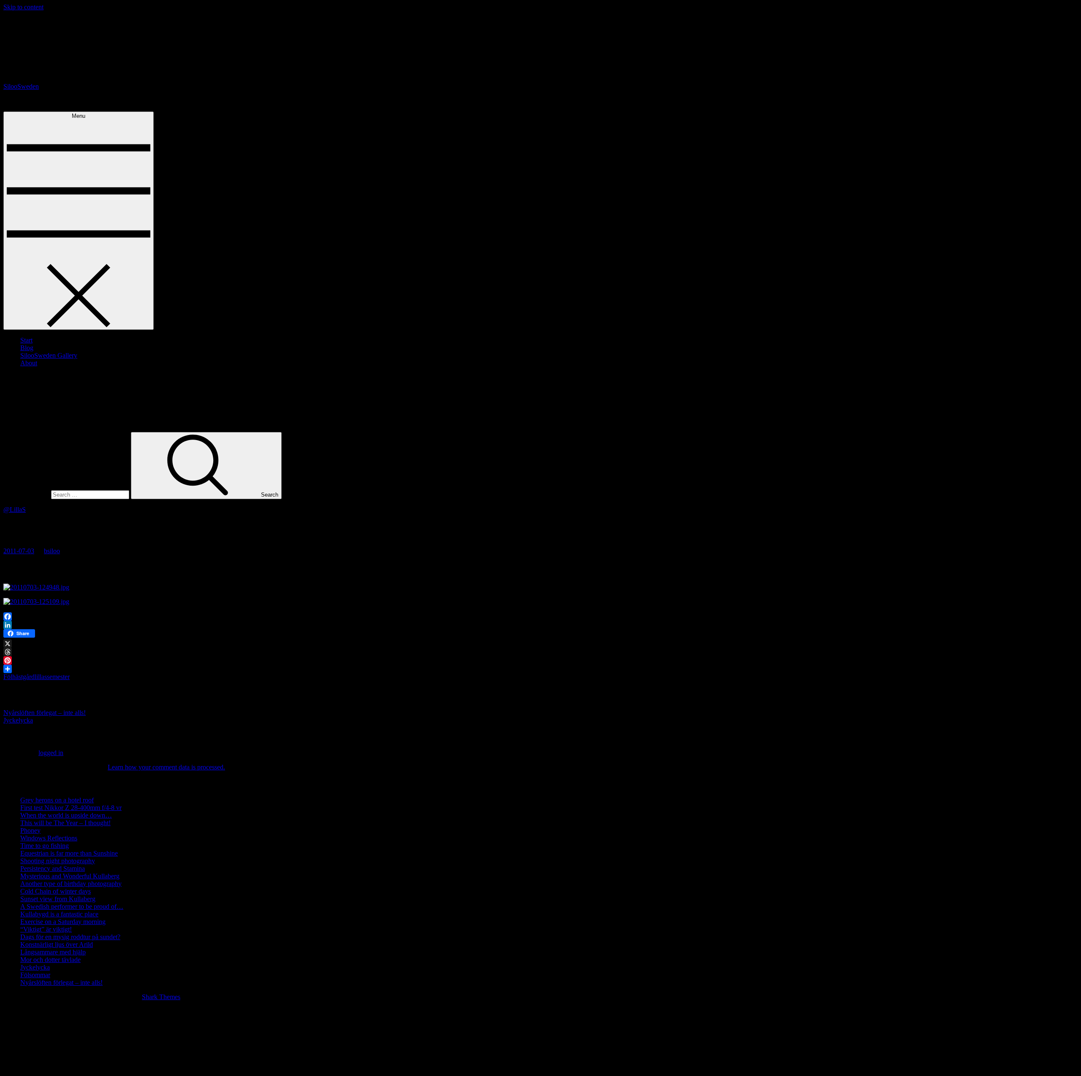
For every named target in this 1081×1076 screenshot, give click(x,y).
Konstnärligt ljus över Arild (56, 944)
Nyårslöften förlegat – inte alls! (44, 712)
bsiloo (52, 550)
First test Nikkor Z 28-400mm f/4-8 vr (71, 807)
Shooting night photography (57, 860)
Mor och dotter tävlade (50, 959)
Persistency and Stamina (52, 868)
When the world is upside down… (66, 815)
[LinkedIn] (540, 625)
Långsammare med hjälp (53, 952)
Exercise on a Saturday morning (63, 921)
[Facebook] (540, 616)
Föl (7, 676)
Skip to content (23, 7)
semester (58, 676)
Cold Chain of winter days (55, 891)
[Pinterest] (540, 660)
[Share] (540, 669)
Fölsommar (35, 974)
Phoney (30, 830)
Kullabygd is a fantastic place (59, 914)
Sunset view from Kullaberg (57, 898)
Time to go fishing (44, 845)
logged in (50, 752)
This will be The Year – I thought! (65, 822)
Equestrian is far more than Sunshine (69, 853)
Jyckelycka (18, 720)
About (28, 363)
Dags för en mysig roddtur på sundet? (70, 936)
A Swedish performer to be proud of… (71, 906)
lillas (41, 676)
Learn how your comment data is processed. (166, 767)
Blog (26, 347)
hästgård (23, 676)
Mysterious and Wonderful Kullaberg (70, 876)
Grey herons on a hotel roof (57, 800)
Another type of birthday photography (71, 883)
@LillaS (14, 509)
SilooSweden (21, 86)
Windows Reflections (48, 838)
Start (26, 340)
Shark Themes (161, 996)
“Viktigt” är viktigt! (46, 929)
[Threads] (540, 652)
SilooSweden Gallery (48, 355)
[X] (540, 643)
